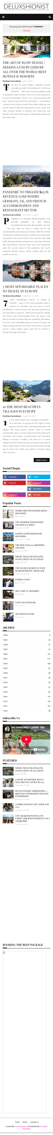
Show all (26, 30)
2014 (27, 692)
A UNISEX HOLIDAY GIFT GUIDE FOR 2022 (32, 805)
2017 (27, 677)
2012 (27, 701)
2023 (27, 649)
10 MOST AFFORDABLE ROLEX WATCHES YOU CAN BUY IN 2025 (29, 781)
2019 (27, 668)
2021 (27, 659)
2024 (27, 644)
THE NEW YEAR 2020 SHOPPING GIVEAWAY (30, 546)
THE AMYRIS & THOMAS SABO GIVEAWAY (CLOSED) (29, 523)
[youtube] (38, 494)
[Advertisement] (26, 142)
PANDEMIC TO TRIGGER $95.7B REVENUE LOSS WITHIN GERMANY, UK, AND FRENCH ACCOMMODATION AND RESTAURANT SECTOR (25, 201)
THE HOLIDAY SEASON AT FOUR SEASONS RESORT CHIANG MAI (30, 569)
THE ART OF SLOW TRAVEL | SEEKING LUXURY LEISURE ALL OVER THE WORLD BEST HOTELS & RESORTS (24, 69)
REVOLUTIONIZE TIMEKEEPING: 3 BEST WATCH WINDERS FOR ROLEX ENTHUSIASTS (31, 794)
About (25, 1122)
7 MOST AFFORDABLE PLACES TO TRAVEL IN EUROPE (25, 288)
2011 (27, 706)
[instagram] (38, 483)
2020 (27, 663)
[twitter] (38, 477)
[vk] (38, 488)
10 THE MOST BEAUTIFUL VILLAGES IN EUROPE (22, 409)
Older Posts (41, 460)
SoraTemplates (20, 1126)
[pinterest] (14, 483)
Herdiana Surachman (12, 81)
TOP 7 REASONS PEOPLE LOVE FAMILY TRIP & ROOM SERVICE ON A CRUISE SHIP (32, 818)
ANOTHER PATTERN (24, 614)
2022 (27, 654)
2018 (27, 673)
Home (17, 1122)
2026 (27, 635)
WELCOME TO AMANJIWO (27, 591)
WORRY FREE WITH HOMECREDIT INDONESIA (31, 512)
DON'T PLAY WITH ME (25, 602)
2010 (27, 711)
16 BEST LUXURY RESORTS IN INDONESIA (28, 535)
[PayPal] (14, 488)
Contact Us (34, 1122)
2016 (27, 682)
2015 (27, 687)
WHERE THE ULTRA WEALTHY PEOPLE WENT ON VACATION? (29, 558)
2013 (27, 696)
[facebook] (14, 477)
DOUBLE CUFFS (22, 579)
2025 (27, 640)
